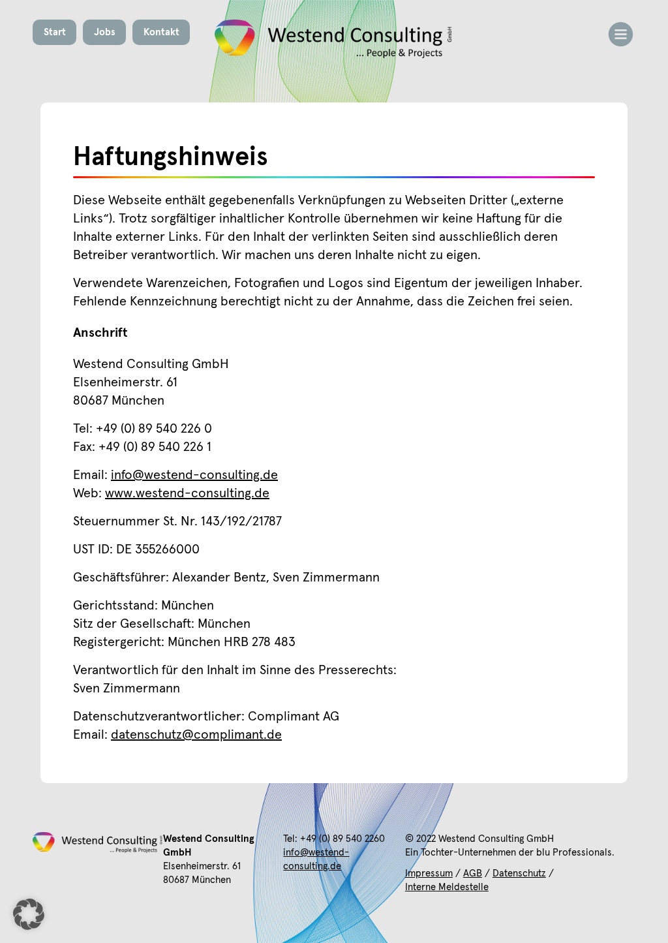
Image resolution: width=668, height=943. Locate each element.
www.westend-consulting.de (187, 493)
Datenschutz (519, 873)
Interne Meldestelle (447, 887)
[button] (28, 914)
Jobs (104, 32)
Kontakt (161, 32)
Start (55, 32)
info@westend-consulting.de (194, 475)
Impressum (429, 873)
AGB (472, 873)
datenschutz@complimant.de (196, 734)
